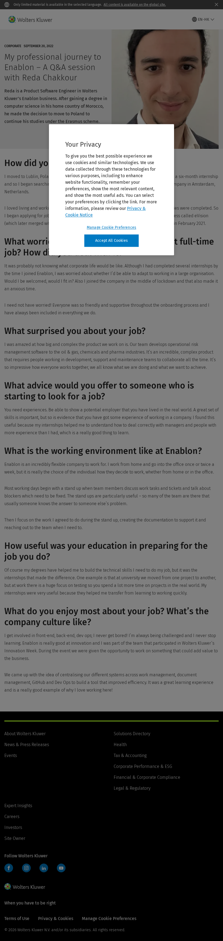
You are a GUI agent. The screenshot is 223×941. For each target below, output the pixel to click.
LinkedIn (43, 868)
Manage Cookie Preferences (111, 227)
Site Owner (14, 838)
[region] (111, 189)
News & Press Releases (26, 744)
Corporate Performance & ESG (143, 766)
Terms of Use (16, 918)
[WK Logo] (24, 886)
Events (10, 755)
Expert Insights (18, 805)
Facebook (8, 868)
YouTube (61, 868)
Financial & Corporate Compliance (147, 777)
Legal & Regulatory (132, 788)
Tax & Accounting (130, 755)
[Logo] (33, 19)
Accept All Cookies (111, 240)
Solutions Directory (132, 733)
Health (120, 744)
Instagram (26, 868)
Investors (13, 827)
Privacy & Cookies (55, 918)
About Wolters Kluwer (25, 733)
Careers (11, 816)
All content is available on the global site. (135, 5)
